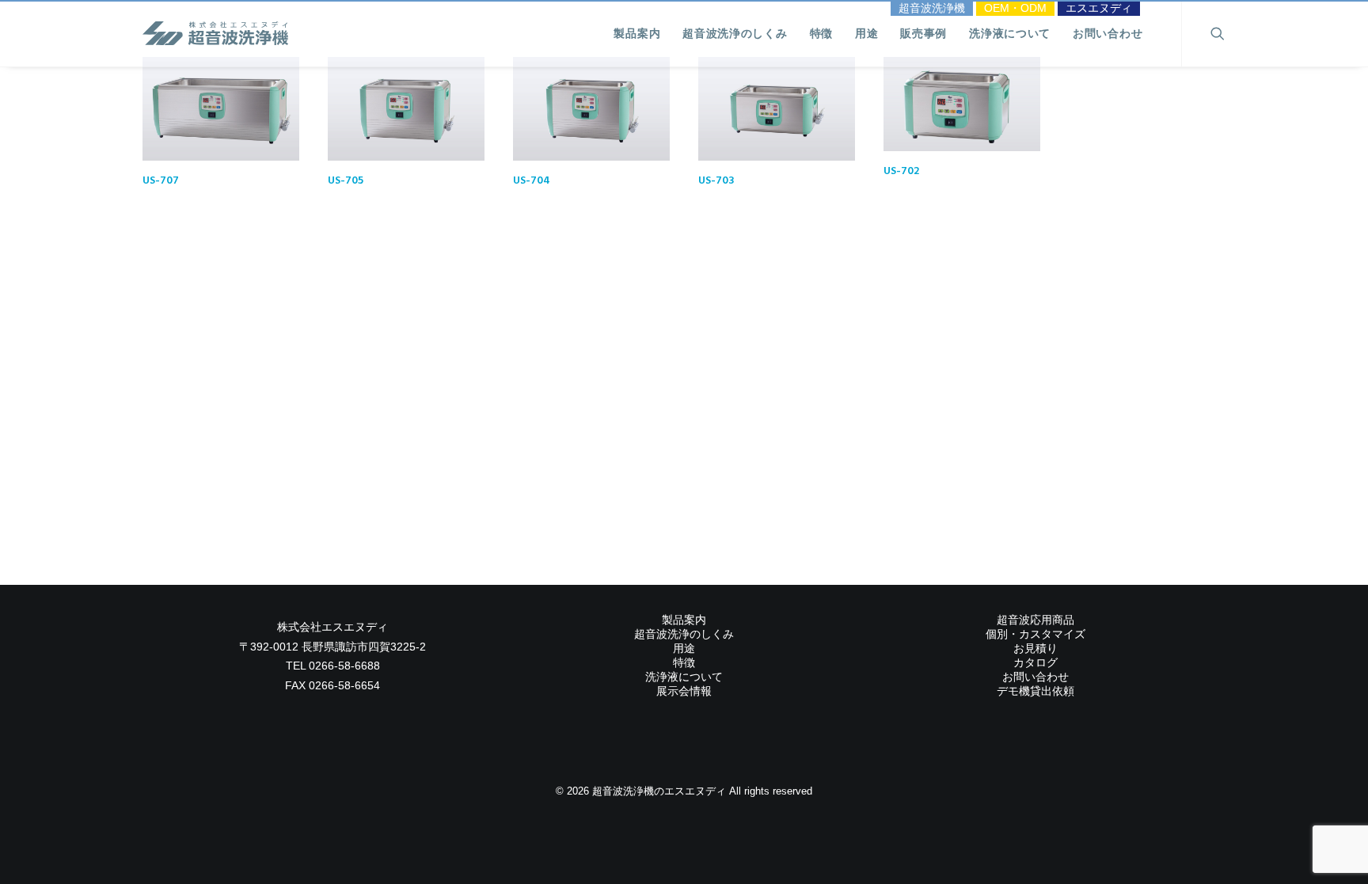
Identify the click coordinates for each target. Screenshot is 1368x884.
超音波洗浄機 (932, 8)
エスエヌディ (1099, 8)
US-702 (901, 171)
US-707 (160, 181)
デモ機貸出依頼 (1035, 691)
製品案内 (637, 33)
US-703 (716, 181)
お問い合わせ (1107, 33)
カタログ (1035, 662)
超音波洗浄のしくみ (734, 33)
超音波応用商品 (1035, 619)
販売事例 (923, 33)
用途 (866, 33)
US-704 (531, 181)
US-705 (345, 181)
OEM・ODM (1015, 8)
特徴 (821, 33)
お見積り (1035, 648)
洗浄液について (1010, 33)
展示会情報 (684, 691)
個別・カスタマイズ (1035, 634)
